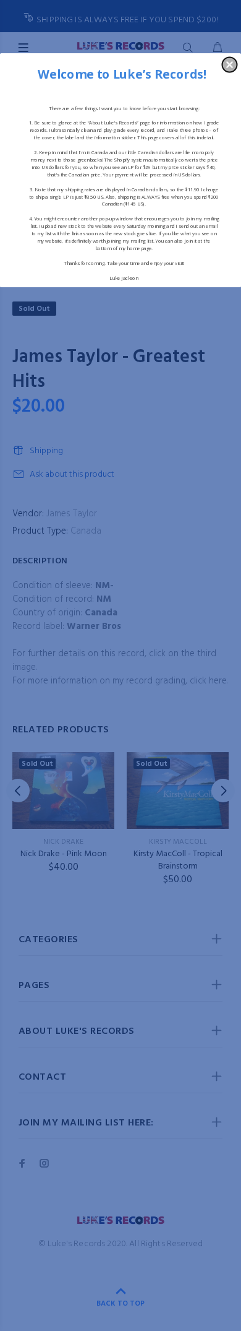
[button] (229, 64)
